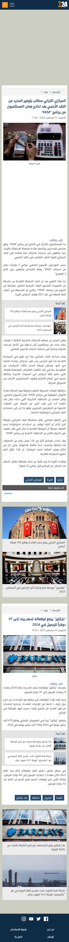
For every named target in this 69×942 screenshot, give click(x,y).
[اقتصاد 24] (62, 6)
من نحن (50, 929)
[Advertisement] (34, 49)
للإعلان (50, 936)
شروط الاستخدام (18, 929)
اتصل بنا (18, 936)
